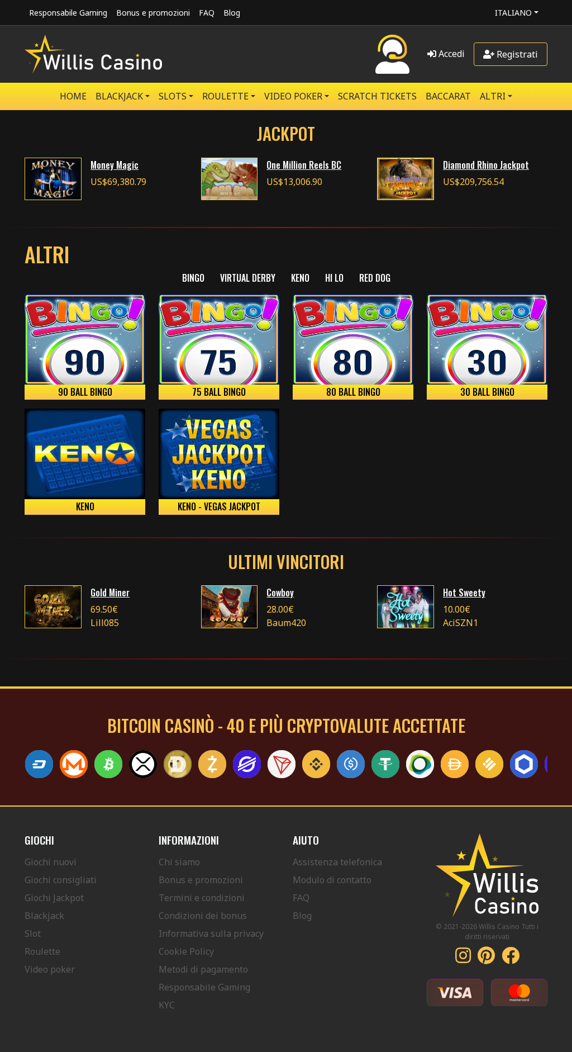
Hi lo (334, 278)
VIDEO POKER (293, 96)
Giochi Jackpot (54, 898)
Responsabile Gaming (68, 12)
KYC (167, 1005)
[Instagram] (463, 959)
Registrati (516, 54)
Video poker (50, 969)
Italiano (513, 12)
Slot (33, 933)
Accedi (450, 54)
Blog (231, 12)
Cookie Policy (186, 951)
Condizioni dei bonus (203, 915)
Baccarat (448, 96)
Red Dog (374, 278)
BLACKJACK (119, 96)
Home (73, 96)
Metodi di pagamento (203, 969)
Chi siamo (179, 862)
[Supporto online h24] (392, 54)
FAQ (206, 12)
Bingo (193, 278)
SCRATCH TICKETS (377, 96)
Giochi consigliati (61, 880)
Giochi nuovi (51, 862)
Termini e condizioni (202, 898)
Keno (300, 278)
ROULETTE (225, 96)
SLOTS (173, 96)
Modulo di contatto (332, 880)
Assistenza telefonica (337, 862)
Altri (493, 96)
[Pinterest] (486, 959)
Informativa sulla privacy (211, 933)
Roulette (42, 951)
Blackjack (44, 915)
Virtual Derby (247, 278)
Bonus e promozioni (153, 12)
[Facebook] (510, 959)
